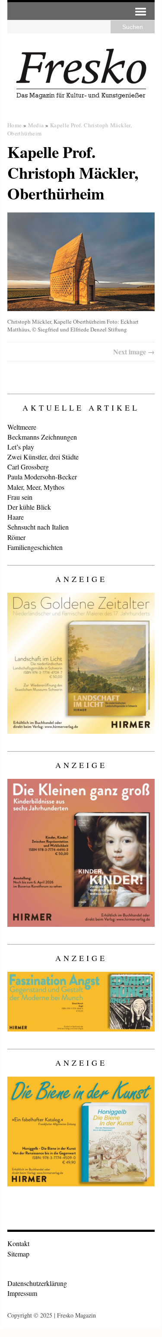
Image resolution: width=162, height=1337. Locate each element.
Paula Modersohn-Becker (42, 476)
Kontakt (18, 1243)
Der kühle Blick (29, 506)
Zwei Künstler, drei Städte (43, 456)
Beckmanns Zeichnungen (42, 436)
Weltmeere (21, 426)
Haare (15, 516)
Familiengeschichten (35, 547)
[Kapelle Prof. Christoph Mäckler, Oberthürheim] (81, 261)
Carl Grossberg (28, 466)
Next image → (134, 352)
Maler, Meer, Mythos (35, 487)
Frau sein (19, 496)
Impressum (22, 1293)
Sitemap (18, 1253)
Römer (16, 537)
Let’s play (20, 446)
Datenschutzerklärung (37, 1283)
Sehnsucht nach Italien (38, 526)
